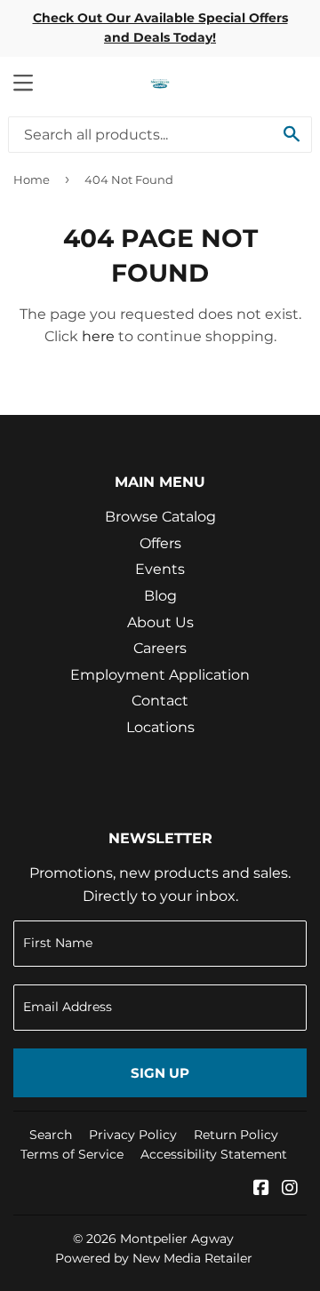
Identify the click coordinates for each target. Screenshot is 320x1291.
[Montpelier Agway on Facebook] (261, 1189)
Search (50, 1135)
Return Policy (236, 1135)
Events (160, 569)
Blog (160, 595)
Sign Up (160, 1072)
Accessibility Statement (213, 1154)
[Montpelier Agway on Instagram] (290, 1189)
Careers (160, 648)
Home (31, 179)
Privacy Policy (133, 1135)
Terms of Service (72, 1154)
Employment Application (160, 674)
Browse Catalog (160, 516)
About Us (160, 622)
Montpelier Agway (177, 1238)
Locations (160, 727)
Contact (160, 700)
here (98, 336)
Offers (160, 543)
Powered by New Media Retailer (153, 1258)
